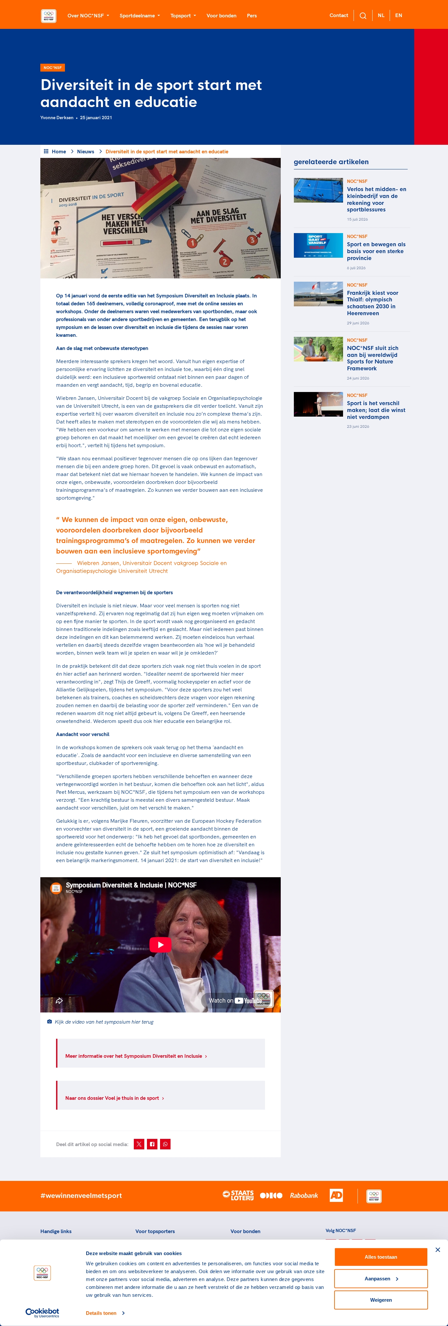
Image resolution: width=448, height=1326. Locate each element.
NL (381, 15)
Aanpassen (377, 1278)
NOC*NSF (53, 67)
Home (59, 151)
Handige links (55, 1231)
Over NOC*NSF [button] (86, 15)
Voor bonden (221, 15)
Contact (339, 15)
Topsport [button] (181, 15)
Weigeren (381, 1300)
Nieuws (85, 151)
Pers (252, 15)
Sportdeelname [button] (138, 15)
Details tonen (101, 1313)
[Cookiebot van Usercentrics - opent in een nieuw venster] (42, 1313)
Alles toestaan (381, 1257)
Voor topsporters (155, 1231)
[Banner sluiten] (438, 1250)
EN (398, 15)
